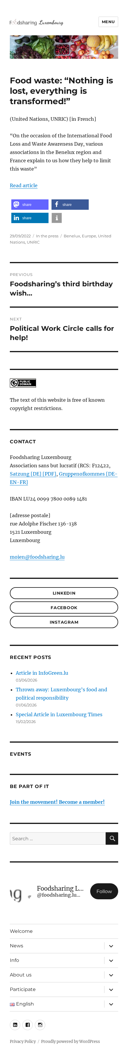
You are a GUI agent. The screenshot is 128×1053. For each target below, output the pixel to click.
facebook (64, 607)
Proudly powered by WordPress (70, 1041)
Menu (108, 21)
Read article (24, 185)
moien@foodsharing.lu (37, 557)
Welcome (21, 931)
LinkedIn (64, 593)
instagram (64, 622)
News (16, 946)
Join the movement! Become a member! (57, 802)
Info (14, 960)
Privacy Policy (23, 1041)
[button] (30, 204)
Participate (23, 989)
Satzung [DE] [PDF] (33, 474)
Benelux (72, 236)
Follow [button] (104, 891)
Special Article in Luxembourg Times (59, 714)
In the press (47, 236)
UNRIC (33, 242)
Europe (89, 236)
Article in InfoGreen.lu (42, 673)
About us (21, 975)
